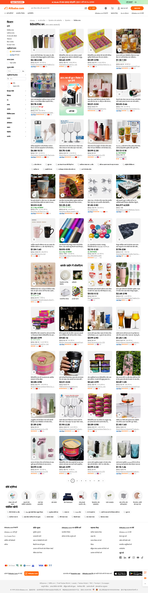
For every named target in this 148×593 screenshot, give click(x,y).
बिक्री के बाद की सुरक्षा (39, 544)
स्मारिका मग (36, 169)
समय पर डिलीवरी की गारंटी (40, 540)
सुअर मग (128, 512)
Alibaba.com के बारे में (11, 527)
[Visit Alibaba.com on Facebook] (120, 557)
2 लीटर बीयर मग (37, 164)
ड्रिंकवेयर (67, 20)
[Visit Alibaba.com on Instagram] (133, 557)
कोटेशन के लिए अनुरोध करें (69, 536)
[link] (145, 572)
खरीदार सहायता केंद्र (96, 532)
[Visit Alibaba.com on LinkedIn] (125, 557)
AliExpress (43, 583)
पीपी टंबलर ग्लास (63, 517)
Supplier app (75, 573)
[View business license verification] (94, 590)
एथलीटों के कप (48, 169)
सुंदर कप (50, 164)
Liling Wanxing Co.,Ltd (38, 254)
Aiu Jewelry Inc (93, 210)
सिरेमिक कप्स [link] (77, 20)
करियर (6, 544)
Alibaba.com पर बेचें (125, 532)
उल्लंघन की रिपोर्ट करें (96, 552)
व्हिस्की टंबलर (77, 517)
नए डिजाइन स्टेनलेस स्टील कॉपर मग (66, 169)
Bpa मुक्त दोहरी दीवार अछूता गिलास (34, 512)
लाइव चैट (93, 536)
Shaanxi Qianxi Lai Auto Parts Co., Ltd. (100, 64)
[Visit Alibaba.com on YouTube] (138, 557)
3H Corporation (121, 157)
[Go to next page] (103, 481)
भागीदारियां (122, 548)
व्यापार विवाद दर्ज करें (96, 540)
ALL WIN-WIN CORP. (95, 256)
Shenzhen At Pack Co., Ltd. (40, 211)
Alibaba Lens (13, 573)
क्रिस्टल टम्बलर (104, 517)
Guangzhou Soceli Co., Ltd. (68, 64)
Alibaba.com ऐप (87, 573)
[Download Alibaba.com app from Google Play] (136, 573)
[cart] (112, 8)
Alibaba (32, 20)
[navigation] (16, 251)
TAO (90, 583)
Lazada (74, 583)
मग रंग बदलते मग (91, 512)
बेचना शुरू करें (123, 536)
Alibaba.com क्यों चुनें (10, 532)
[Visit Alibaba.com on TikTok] (142, 557)
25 (98, 481)
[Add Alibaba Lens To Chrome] (31, 573)
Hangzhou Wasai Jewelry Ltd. (69, 211)
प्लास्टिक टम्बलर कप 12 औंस (86, 164)
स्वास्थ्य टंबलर (50, 517)
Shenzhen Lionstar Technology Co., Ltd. (128, 109)
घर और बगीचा (41, 20)
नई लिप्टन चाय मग (13, 517)
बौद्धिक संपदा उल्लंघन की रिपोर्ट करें (100, 548)
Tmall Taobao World (63, 583)
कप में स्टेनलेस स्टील (86, 169)
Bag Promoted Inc (94, 298)
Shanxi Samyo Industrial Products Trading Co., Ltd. (71, 155)
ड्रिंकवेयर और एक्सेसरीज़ (55, 20)
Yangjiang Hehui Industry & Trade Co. (43, 112)
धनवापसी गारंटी (37, 536)
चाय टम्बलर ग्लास (90, 517)
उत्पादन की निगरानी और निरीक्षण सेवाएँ (43, 548)
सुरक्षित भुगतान (37, 532)
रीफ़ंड (92, 544)
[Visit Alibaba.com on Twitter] (129, 557)
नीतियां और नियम (37, 552)
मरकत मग (66, 512)
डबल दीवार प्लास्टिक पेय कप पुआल (32, 517)
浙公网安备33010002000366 (109, 590)
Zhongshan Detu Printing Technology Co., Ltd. (71, 256)
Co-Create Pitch (9, 536)
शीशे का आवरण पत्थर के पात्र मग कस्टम (109, 164)
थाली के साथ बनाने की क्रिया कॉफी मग (110, 512)
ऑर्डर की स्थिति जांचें (124, 540)
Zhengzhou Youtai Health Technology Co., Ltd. (43, 155)
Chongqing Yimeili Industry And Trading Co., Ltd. (43, 300)
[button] (85, 8)
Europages (105, 583)
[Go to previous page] (68, 481)
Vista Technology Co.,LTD (96, 155)
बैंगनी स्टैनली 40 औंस (14, 512)
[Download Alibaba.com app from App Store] (120, 573)
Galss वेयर (78, 512)
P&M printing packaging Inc (97, 109)
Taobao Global (83, 583)
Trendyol (97, 583)
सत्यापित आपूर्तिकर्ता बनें (125, 544)
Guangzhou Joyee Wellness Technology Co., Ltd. (128, 210)
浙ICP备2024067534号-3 (129, 590)
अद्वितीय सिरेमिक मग (129, 164)
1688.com (51, 583)
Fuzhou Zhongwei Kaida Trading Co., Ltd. (43, 64)
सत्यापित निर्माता (66, 532)
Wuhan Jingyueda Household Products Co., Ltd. (128, 66)
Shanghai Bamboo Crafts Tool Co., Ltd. (128, 254)
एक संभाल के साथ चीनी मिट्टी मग (65, 164)
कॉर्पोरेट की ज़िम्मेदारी (9, 540)
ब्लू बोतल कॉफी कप (53, 512)
